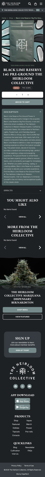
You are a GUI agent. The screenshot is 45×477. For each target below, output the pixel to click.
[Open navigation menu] (41, 4)
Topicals (16, 431)
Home (4, 18)
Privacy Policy (16, 466)
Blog (15, 447)
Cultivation (15, 450)
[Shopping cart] (35, 3)
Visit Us (15, 454)
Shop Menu (22, 310)
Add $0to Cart (22, 102)
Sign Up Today (22, 350)
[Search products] (29, 4)
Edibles (16, 428)
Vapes (29, 420)
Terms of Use (29, 466)
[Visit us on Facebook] (15, 386)
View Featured (22, 317)
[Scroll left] (5, 216)
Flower (29, 428)
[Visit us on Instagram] (22, 386)
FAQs (30, 450)
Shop (11, 18)
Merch (29, 424)
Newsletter (29, 447)
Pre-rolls (29, 431)
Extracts (16, 435)
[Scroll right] (39, 216)
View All (22, 217)
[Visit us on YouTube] (29, 386)
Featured (16, 424)
